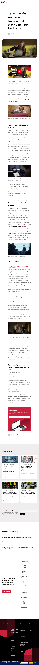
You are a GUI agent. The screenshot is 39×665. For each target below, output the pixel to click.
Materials (22, 628)
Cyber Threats (6, 464)
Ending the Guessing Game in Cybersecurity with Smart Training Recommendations (28, 493)
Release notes (22, 630)
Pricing (12, 640)
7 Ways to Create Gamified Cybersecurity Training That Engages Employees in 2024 (27, 467)
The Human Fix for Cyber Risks (9, 466)
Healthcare (13, 648)
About (30, 625)
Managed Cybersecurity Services (13, 637)
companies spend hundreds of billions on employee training (18, 267)
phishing (14, 155)
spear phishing (20, 155)
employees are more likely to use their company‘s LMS (17, 375)
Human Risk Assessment (13, 626)
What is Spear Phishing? (22, 645)
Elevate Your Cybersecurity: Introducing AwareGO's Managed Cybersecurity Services (10, 493)
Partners (12, 642)
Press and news (32, 628)
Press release (12, 464)
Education (13, 655)
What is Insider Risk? (24, 642)
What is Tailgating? (23, 651)
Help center (22, 632)
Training (5, 468)
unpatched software (20, 157)
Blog (21, 625)
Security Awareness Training (14, 630)
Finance (12, 650)
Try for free (19, 416)
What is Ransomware (22, 648)
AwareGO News (6, 490)
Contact (30, 630)
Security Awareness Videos (14, 633)
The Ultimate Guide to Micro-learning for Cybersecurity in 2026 (9, 471)
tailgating (16, 159)
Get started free (7, 591)
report (17, 226)
